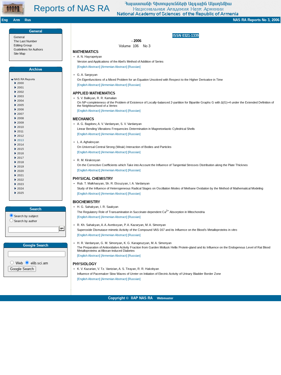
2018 (20, 162)
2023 (20, 184)
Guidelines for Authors (28, 49)
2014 (20, 144)
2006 (20, 109)
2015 (20, 148)
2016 (20, 153)
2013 (20, 140)
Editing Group (23, 45)
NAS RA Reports (24, 79)
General (19, 37)
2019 (20, 166)
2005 (20, 105)
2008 (20, 118)
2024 (20, 188)
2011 (20, 131)
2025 (20, 192)
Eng (5, 20)
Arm (16, 20)
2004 (20, 100)
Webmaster (165, 298)
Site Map (19, 53)
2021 (20, 175)
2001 (20, 87)
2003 (20, 96)
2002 (20, 91)
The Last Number (25, 41)
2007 (20, 113)
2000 (20, 83)
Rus (28, 20)
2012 (20, 135)
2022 (20, 179)
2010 (20, 126)
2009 (20, 122)
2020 (20, 170)
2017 (20, 157)
